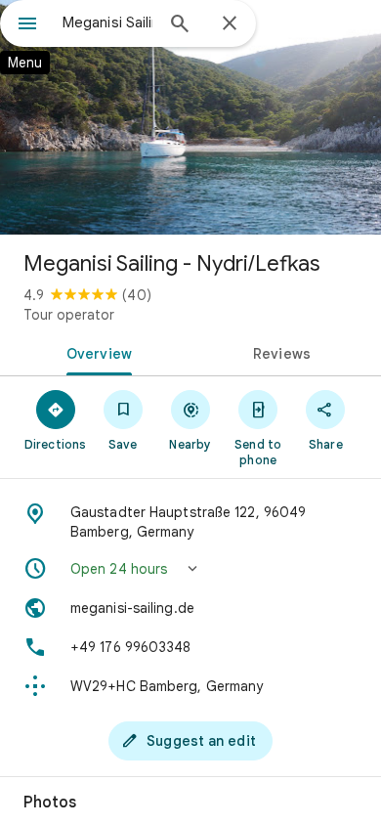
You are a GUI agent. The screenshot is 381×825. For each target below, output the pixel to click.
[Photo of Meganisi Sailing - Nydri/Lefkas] (190, 117)
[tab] (95, 351)
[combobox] (107, 22)
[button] (190, 568)
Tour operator (68, 315)
